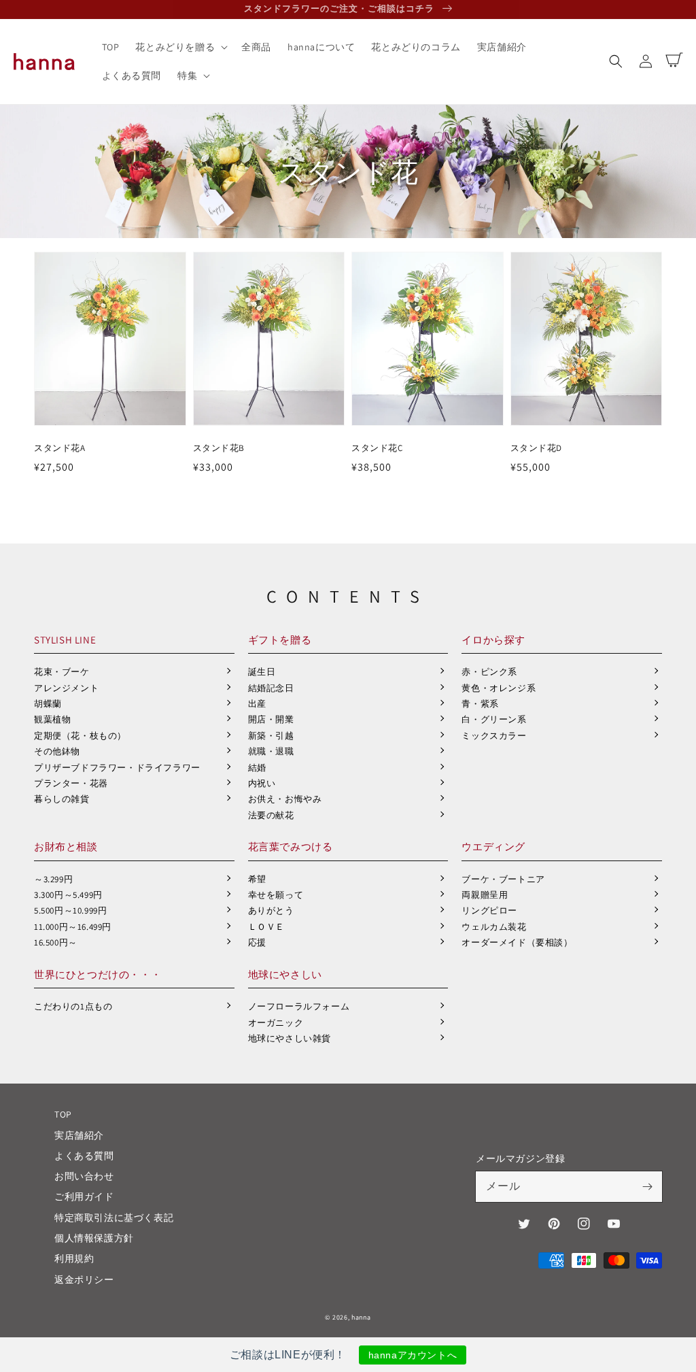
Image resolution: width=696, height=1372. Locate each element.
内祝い (262, 783)
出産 (257, 703)
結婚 (257, 767)
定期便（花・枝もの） (80, 735)
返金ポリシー (84, 1279)
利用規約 (74, 1258)
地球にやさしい (285, 974)
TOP (63, 1114)
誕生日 (262, 671)
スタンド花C (377, 448)
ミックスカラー (494, 735)
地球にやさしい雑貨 (289, 1038)
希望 (257, 879)
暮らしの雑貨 (62, 799)
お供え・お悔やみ (285, 799)
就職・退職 (271, 751)
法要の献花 (271, 815)
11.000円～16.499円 (72, 927)
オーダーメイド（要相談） (517, 942)
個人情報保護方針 (94, 1238)
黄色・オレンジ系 (499, 688)
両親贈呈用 (485, 895)
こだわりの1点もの (73, 1006)
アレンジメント (66, 688)
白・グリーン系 (494, 719)
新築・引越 (271, 735)
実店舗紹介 (79, 1135)
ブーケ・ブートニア (503, 879)
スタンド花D (536, 448)
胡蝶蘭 (48, 703)
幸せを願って (276, 895)
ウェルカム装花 (494, 927)
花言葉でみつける (290, 846)
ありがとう (271, 910)
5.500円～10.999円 (70, 910)
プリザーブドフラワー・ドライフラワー (117, 767)
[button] (616, 61)
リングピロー (489, 910)
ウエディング (493, 846)
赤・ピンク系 (489, 671)
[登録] (647, 1186)
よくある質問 (84, 1156)
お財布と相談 (66, 846)
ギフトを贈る (280, 639)
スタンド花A (60, 448)
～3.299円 (53, 879)
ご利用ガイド (84, 1196)
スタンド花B (219, 448)
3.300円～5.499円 (68, 895)
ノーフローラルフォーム (299, 1006)
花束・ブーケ (62, 671)
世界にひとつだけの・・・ (97, 974)
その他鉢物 (57, 751)
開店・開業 (271, 719)
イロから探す (493, 639)
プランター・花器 (71, 783)
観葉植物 (52, 719)
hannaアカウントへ (412, 1355)
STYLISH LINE (65, 639)
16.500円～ (55, 942)
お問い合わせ (84, 1176)
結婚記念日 (271, 688)
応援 (257, 942)
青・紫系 (480, 703)
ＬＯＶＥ (266, 927)
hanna (361, 1317)
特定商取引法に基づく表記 (113, 1217)
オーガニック (276, 1022)
